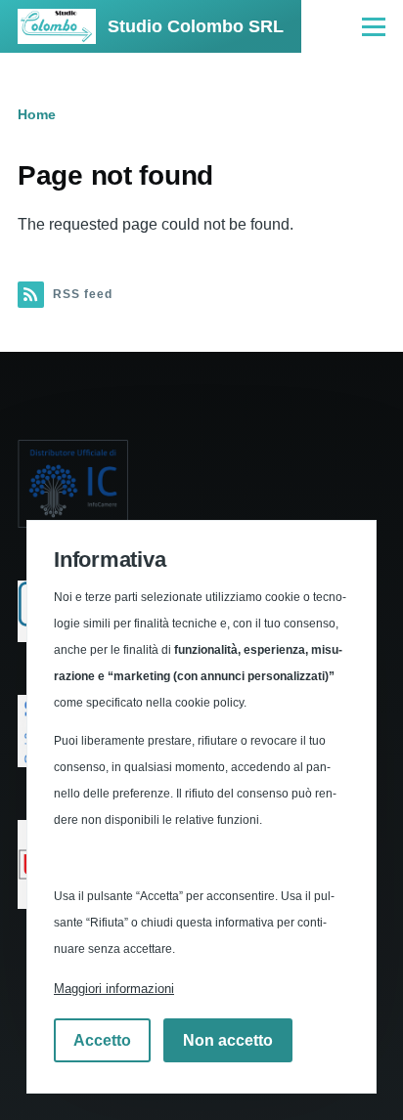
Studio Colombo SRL (196, 26)
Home (37, 114)
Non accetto (228, 1040)
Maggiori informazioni (114, 988)
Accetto (102, 1040)
